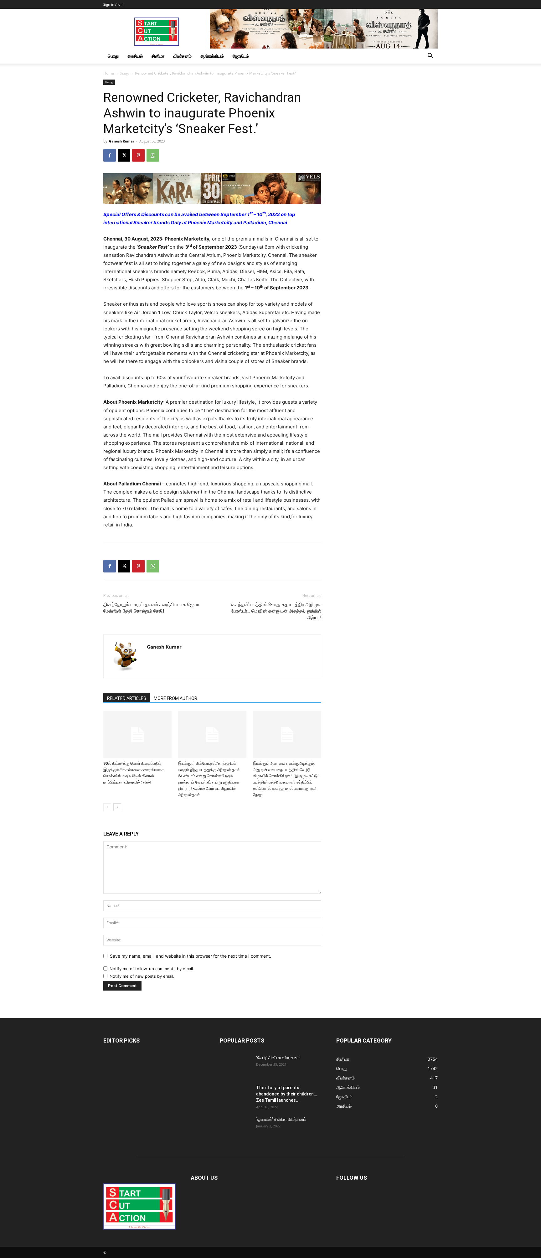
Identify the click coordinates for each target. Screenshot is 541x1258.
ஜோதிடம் (241, 56)
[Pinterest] (138, 155)
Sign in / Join (113, 4)
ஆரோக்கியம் (212, 56)
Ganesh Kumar (121, 141)
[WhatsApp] (153, 155)
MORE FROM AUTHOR (175, 698)
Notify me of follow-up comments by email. (152, 968)
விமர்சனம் (182, 56)
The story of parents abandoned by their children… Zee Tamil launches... (286, 1094)
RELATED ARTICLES (126, 698)
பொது (113, 56)
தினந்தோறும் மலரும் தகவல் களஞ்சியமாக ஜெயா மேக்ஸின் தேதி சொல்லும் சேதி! (151, 608)
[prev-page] (107, 807)
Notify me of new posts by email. (142, 976)
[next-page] (117, 807)
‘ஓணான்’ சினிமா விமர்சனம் (281, 1119)
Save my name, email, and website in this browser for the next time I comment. (190, 956)
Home (108, 73)
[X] (124, 155)
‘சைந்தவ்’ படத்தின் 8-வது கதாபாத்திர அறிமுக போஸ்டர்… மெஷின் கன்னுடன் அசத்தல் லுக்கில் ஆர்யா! (275, 611)
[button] (430, 57)
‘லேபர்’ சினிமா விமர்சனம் (278, 1057)
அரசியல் (135, 56)
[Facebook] (109, 155)
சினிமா (158, 56)
